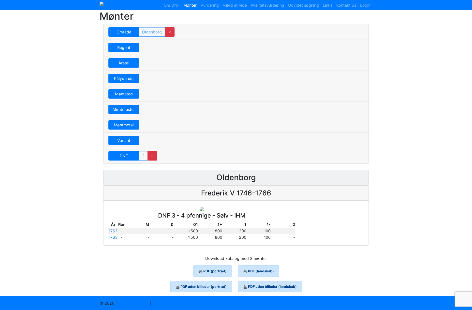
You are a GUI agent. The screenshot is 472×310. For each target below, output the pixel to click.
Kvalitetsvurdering (267, 5)
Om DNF (171, 5)
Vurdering (210, 5)
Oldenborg (152, 32)
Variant (123, 140)
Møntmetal (124, 124)
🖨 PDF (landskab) (258, 271)
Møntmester (124, 109)
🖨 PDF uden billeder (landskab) (270, 286)
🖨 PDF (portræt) (212, 271)
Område (124, 32)
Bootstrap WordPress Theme (179, 303)
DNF (124, 155)
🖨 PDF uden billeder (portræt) (201, 286)
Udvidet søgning (303, 5)
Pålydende (123, 78)
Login (365, 5)
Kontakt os (346, 5)
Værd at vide (235, 5)
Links (327, 5)
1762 (113, 230)
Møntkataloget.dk (132, 303)
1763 (113, 237)
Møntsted (124, 93)
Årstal (123, 62)
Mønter (190, 5)
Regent (123, 47)
